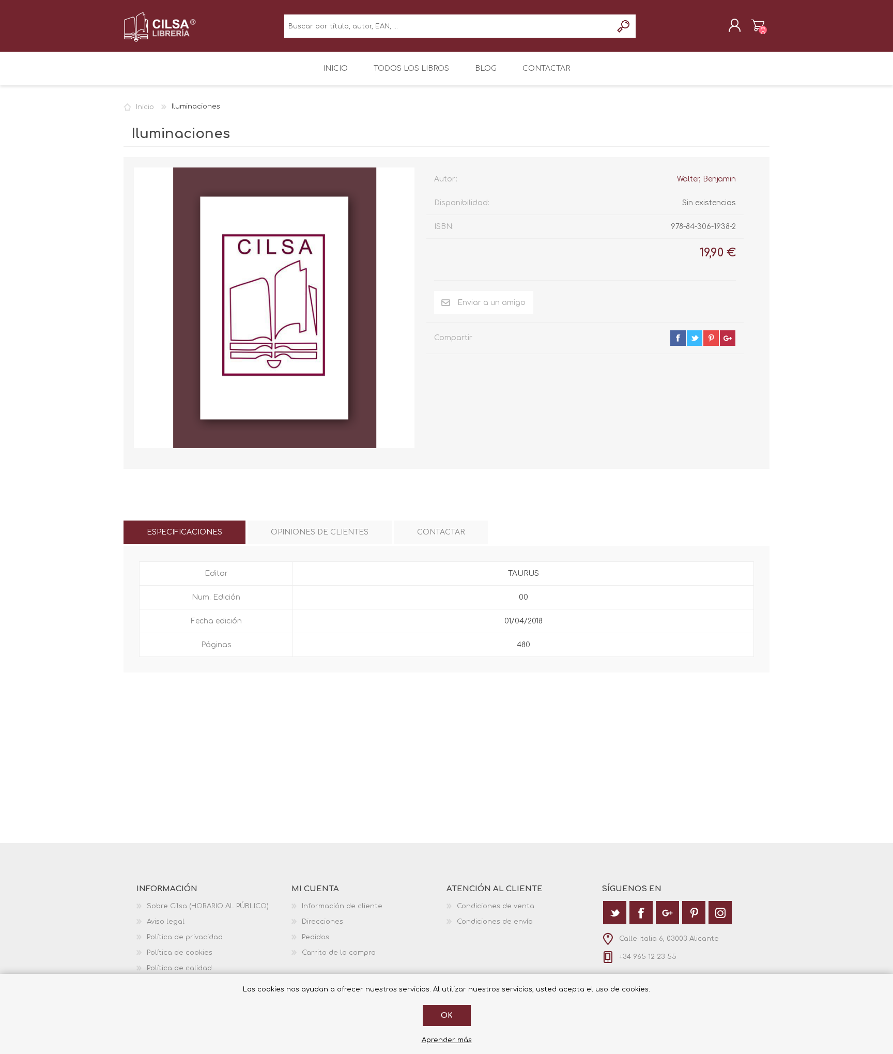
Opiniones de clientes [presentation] (319, 532)
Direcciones (322, 921)
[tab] (184, 532)
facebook (678, 338)
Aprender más (447, 1040)
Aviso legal (165, 921)
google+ (727, 338)
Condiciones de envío (495, 921)
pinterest (711, 338)
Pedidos (315, 937)
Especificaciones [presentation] (184, 532)
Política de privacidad (185, 937)
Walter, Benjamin (706, 179)
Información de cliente (342, 906)
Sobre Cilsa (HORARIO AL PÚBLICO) (208, 906)
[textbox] (448, 26)
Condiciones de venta (495, 906)
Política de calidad (179, 968)
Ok (447, 1015)
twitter (694, 338)
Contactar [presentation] (441, 532)
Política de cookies (179, 952)
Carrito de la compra (757, 25)
